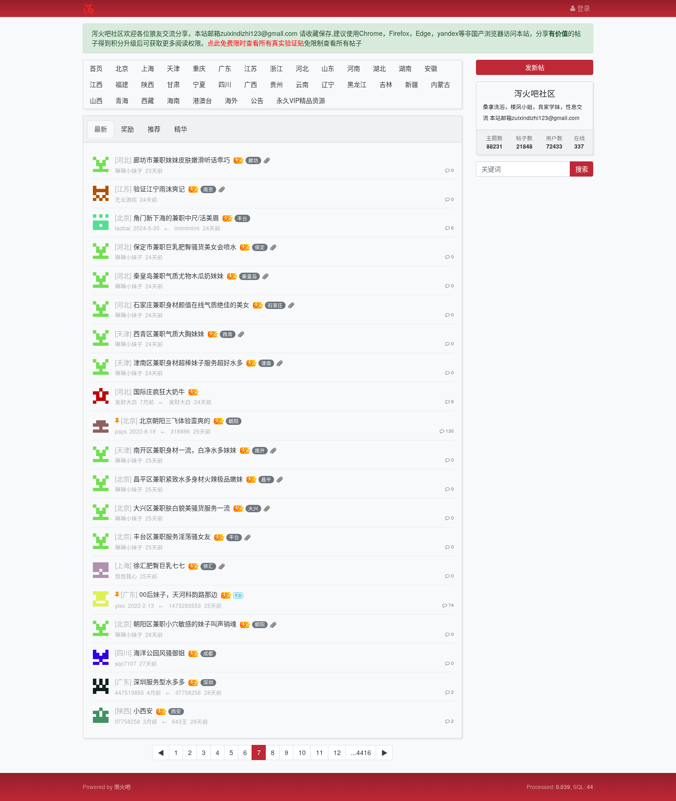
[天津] (123, 333)
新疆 (411, 84)
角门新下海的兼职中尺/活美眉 (176, 217)
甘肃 (173, 84)
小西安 (143, 710)
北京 (121, 68)
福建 (121, 84)
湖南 (405, 68)
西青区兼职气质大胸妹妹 (168, 333)
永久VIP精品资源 (300, 100)
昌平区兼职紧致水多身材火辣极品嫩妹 (188, 478)
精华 (180, 128)
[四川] (123, 652)
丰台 (242, 218)
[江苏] (123, 188)
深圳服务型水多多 (159, 681)
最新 (100, 128)
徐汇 (208, 566)
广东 (224, 68)
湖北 (379, 68)
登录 (582, 7)
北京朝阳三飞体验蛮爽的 (174, 420)
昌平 (266, 479)
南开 (260, 450)
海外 (231, 100)
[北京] (123, 217)
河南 (353, 68)
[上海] (123, 565)
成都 (208, 653)
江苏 (250, 68)
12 (337, 752)
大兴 (253, 508)
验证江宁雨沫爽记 (159, 188)
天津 (173, 68)
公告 (257, 100)
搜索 (581, 168)
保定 (260, 247)
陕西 (147, 84)
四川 (224, 84)
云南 (302, 84)
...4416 (361, 752)
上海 (147, 68)
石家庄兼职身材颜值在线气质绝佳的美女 (191, 304)
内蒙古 (440, 84)
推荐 (154, 128)
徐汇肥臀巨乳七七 (159, 565)
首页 (96, 68)
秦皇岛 (249, 276)
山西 (96, 100)
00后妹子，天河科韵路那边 (178, 594)
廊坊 (253, 160)
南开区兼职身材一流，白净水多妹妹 (184, 449)
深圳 (208, 682)
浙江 (276, 68)
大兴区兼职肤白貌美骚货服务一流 (181, 507)
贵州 (276, 84)
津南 (266, 363)
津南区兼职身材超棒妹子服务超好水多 (188, 362)
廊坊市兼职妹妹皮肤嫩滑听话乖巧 (181, 159)
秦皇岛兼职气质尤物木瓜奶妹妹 (178, 275)
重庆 (199, 68)
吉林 (385, 84)
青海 (121, 100)
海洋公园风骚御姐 (159, 652)
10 (302, 752)
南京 (208, 189)
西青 (228, 334)
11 (319, 752)
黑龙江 (357, 84)
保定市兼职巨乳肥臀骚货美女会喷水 (184, 246)
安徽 (430, 68)
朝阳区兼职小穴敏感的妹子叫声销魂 (184, 623)
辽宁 (327, 84)
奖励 (127, 128)
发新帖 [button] (534, 67)
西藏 (147, 100)
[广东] (129, 594)
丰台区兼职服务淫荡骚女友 (172, 536)
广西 (250, 84)
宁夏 (199, 84)
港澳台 (202, 100)
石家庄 (275, 305)
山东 (327, 68)
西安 (176, 711)
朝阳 (234, 421)
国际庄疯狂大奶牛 (159, 391)
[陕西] (123, 710)
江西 (96, 84)
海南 (173, 100)
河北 (302, 68)
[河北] (123, 159)
